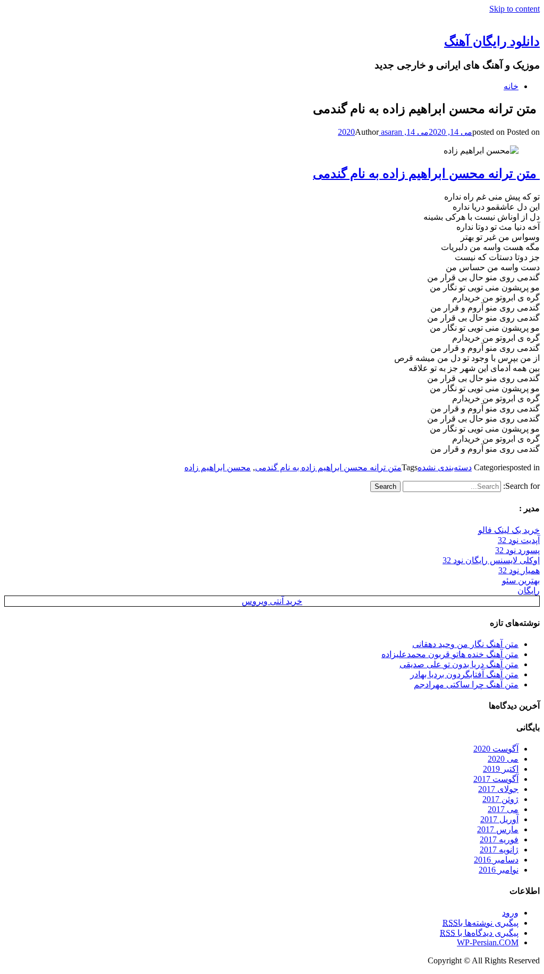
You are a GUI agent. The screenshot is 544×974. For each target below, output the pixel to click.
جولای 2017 (498, 789)
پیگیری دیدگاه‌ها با (479, 932)
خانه (511, 86)
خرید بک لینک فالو (509, 530)
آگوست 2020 (495, 748)
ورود (510, 912)
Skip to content (514, 8)
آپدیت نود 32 (519, 540)
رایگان (528, 590)
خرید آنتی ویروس (272, 601)
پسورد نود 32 (517, 550)
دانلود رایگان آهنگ (492, 41)
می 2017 (503, 809)
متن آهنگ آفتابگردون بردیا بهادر (464, 674)
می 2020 (503, 758)
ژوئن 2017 (500, 799)
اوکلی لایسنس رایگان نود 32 (491, 560)
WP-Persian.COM (487, 942)
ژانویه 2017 (499, 849)
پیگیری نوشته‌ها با (480, 922)
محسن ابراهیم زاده (217, 467)
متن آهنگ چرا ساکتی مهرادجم (466, 684)
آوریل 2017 (499, 819)
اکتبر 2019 (500, 768)
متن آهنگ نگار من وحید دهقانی (465, 644)
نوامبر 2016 (498, 869)
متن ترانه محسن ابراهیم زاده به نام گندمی (426, 173)
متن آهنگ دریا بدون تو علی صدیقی (459, 664)
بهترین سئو (521, 580)
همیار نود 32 (519, 570)
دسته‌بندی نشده (445, 467)
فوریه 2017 (499, 839)
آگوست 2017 (495, 778)
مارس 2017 (497, 829)
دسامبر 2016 (496, 859)
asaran (390, 131)
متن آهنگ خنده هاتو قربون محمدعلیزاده (449, 654)
